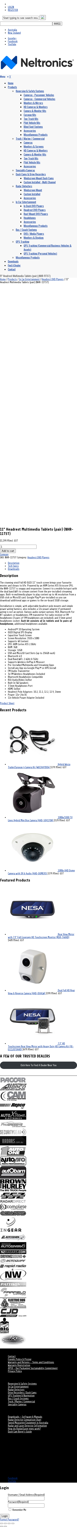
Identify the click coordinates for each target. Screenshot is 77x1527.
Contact (12, 1356)
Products (12, 279)
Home (3, 279)
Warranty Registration (19, 1365)
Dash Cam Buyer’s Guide (20, 1431)
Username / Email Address (26, 1494)
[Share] (9, 1523)
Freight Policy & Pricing (19, 1359)
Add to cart (8, 550)
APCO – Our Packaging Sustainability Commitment (33, 1368)
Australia (12, 29)
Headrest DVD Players (53, 279)
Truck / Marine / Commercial (21, 1401)
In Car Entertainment (29, 279)
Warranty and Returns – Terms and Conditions (31, 1362)
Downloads (13, 568)
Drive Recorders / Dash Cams (22, 1392)
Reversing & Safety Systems (22, 1383)
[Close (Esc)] (12, 1523)
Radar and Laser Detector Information (27, 1425)
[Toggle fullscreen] (5, 1523)
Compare (4, 554)
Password (18, 1501)
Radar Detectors (16, 1389)
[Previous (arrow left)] (1, 1526)
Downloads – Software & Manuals (25, 1416)
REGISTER (13, 10)
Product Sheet (7, 703)
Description (13, 563)
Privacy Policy (15, 1371)
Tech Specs (13, 565)
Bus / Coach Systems (18, 1398)
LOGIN (11, 7)
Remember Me (19, 1509)
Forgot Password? (9, 1519)
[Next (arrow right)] (5, 1526)
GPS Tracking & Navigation (21, 1395)
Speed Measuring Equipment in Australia (28, 1422)
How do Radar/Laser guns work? (24, 1428)
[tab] (42, 563)
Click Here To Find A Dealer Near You (38, 1065)
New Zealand (14, 32)
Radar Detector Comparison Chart (24, 1419)
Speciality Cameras (17, 1404)
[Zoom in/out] (1, 1523)
